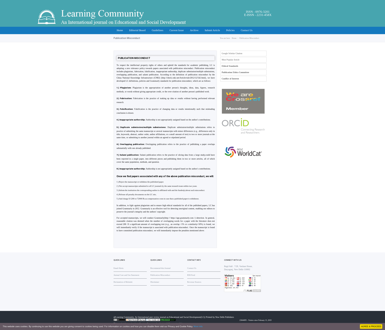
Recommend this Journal (160, 268)
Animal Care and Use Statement (126, 275)
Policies (230, 30)
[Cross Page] (243, 113)
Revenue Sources (194, 282)
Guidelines (157, 30)
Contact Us (247, 30)
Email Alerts (118, 268)
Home (120, 30)
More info (198, 326)
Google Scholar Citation (232, 53)
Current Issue (176, 30)
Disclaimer (154, 282)
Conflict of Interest (230, 79)
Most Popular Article (230, 60)
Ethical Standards (230, 66)
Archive (194, 30)
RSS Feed (191, 275)
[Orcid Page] (243, 165)
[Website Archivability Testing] (168, 320)
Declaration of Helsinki (123, 282)
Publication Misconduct (249, 38)
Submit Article (212, 30)
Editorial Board (137, 30)
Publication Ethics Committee (235, 72)
